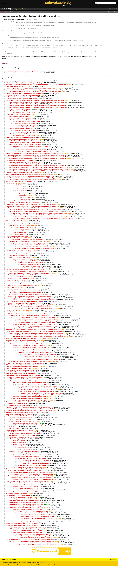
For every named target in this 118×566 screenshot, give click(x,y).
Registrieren (114, 8)
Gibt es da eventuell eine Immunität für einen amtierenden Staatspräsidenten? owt (30, 539)
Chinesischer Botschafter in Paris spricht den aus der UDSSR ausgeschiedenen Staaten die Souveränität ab (35, 153)
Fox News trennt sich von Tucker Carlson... (17, 97)
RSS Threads (14, 564)
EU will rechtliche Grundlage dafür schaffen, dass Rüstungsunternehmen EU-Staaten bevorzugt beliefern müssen (36, 84)
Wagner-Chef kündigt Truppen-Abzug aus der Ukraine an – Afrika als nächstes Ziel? (28, 407)
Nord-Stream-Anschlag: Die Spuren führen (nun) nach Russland (23, 375)
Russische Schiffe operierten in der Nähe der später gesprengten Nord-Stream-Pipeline (29, 174)
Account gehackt (12, 183)
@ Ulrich (35, 19)
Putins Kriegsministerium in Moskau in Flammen (19, 289)
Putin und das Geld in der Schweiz (15, 365)
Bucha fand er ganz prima (15, 310)
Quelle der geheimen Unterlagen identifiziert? (20, 250)
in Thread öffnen (113, 11)
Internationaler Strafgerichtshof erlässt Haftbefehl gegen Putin (22, 73)
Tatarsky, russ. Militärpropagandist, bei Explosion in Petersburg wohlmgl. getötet (29, 313)
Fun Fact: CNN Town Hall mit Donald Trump (22, 104)
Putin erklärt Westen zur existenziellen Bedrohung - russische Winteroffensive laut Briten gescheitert (33, 329)
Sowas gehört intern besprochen (23, 231)
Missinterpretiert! (12, 282)
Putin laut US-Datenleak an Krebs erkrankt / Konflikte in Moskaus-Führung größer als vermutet (31, 206)
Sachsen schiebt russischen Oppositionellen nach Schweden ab (23, 340)
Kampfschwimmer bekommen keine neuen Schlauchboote (21, 137)
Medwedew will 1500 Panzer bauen (17, 403)
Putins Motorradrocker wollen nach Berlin (17, 86)
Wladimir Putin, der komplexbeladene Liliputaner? (19, 368)
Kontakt (19, 564)
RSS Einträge (6, 564)
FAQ (9, 9)
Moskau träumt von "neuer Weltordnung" (16, 276)
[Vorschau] (54, 73)
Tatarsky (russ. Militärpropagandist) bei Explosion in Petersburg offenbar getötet (27, 294)
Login (110, 8)
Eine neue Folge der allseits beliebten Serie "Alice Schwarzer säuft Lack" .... (26, 269)
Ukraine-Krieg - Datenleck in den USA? (16, 238)
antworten (6, 63)
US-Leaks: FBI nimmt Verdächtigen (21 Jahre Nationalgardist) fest (25, 239)
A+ (4, 3)
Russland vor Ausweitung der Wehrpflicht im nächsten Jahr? (22, 491)
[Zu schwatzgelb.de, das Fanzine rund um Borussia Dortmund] (59, 3)
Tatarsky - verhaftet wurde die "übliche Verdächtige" (22, 303)
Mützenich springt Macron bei (14, 220)
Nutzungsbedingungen (33, 564)
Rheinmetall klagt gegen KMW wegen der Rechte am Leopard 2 (23, 95)
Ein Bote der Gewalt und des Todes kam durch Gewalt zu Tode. (25, 301)
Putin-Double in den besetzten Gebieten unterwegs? (20, 430)
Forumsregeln (53, 564)
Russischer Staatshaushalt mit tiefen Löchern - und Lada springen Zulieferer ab (27, 338)
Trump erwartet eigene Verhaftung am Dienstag (22, 484)
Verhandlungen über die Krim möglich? (16, 280)
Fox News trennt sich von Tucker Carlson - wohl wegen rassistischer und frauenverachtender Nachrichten (36, 100)
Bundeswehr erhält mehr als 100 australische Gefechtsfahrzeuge (23, 412)
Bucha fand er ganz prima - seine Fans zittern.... (23, 312)
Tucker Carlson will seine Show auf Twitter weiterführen (23, 98)
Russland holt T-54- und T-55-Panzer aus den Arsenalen (21, 402)
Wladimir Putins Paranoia (12, 287)
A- (2, 3)
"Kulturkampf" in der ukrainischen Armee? (17, 493)
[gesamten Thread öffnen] (56, 81)
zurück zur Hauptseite (9, 11)
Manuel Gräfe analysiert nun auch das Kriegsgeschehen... (21, 181)
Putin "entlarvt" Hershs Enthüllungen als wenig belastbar (21, 373)
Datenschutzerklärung (44, 564)
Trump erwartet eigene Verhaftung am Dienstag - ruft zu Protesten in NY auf (26, 469)
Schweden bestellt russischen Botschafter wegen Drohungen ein (23, 366)
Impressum (24, 564)
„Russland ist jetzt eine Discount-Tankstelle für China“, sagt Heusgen (28, 425)
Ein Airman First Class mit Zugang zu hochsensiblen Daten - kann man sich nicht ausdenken (30, 204)
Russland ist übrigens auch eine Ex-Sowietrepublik (21, 160)
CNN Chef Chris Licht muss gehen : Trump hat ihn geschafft (22, 83)
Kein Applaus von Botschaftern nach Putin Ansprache (20, 283)
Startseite (5, 9)
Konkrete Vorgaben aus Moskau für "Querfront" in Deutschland (22, 172)
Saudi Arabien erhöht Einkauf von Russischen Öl (19, 414)
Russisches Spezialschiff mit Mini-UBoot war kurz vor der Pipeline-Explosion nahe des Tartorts (31, 88)
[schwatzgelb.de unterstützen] (50, 554)
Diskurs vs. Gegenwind (16, 439)
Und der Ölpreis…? (13, 426)
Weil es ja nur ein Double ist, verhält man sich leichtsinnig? (26, 433)
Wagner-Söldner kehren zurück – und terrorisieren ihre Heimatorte (23, 93)
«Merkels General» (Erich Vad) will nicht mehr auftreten (20, 435)
